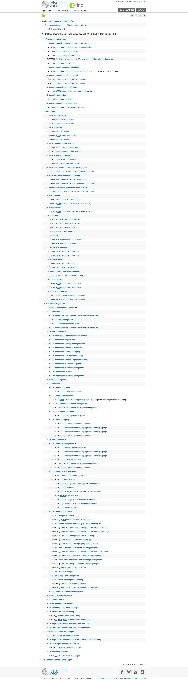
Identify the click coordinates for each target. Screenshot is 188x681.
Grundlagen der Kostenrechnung (68, 55)
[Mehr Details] (43, 16)
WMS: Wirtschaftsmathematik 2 (68, 255)
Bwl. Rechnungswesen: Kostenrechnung (71, 179)
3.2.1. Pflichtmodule (54, 384)
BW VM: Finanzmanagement (70, 392)
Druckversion (141, 679)
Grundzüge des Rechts (64, 99)
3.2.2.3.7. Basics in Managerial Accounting (66, 580)
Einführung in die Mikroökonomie (68, 199)
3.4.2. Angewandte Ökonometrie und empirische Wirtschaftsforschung (74, 640)
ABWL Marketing (62, 131)
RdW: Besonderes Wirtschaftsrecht (72, 448)
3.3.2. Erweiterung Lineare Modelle (60, 604)
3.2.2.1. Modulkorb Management (61, 444)
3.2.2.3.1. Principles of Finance (62, 516)
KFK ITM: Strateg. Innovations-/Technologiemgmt (80, 564)
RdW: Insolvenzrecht (67, 480)
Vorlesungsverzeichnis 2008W (68, 11)
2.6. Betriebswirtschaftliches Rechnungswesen (63, 175)
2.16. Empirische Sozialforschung (58, 291)
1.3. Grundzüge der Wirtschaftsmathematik (61, 75)
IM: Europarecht (72, 496)
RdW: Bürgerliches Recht (65, 231)
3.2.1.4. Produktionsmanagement (61, 412)
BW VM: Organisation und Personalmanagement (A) (79, 408)
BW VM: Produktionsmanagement (72, 416)
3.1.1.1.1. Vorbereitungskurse (61, 320)
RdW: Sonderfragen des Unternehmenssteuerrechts (78, 504)
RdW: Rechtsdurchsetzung (69, 508)
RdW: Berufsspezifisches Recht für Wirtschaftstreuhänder (83, 556)
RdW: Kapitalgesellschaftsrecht (68, 223)
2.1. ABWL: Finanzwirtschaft (56, 115)
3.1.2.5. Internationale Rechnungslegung (64, 352)
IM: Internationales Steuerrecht (71, 476)
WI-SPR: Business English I (71, 283)
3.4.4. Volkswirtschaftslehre (57, 652)
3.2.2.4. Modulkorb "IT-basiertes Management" (66, 592)
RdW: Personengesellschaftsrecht (69, 219)
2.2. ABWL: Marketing (53, 127)
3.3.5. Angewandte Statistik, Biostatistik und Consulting (68, 624)
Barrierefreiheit (111, 679)
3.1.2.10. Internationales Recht (60, 372)
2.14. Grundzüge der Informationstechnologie (62, 271)
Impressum (100, 679)
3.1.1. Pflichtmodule (54, 312)
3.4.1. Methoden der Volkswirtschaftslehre (63, 636)
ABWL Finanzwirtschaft (65, 120)
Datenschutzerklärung (126, 679)
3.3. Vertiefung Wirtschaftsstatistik (58, 596)
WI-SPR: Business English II (71, 287)
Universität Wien (49, 2)
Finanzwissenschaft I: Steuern (69, 648)
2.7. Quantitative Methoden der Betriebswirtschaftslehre (66, 187)
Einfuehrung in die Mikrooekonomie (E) (76, 203)
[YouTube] (135, 672)
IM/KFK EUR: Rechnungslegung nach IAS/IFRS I (79, 544)
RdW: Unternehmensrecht (65, 227)
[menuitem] (128, 1)
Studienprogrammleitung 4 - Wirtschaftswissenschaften (66, 25)
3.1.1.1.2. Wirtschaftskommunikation (64, 324)
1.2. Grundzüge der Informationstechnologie (62, 67)
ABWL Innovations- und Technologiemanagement (75, 171)
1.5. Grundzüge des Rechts (55, 95)
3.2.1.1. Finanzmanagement (59, 388)
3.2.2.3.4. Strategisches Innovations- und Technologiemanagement (76, 560)
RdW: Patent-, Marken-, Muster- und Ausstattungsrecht (80, 492)
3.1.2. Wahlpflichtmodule (56, 332)
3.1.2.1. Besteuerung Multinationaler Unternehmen (68, 336)
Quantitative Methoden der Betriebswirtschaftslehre (75, 192)
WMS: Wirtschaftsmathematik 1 (68, 251)
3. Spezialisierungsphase (54, 303)
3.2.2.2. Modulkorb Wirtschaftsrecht (62, 472)
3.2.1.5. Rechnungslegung (59, 420)
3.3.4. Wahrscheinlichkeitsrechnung (60, 612)
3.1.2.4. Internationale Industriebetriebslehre (65, 348)
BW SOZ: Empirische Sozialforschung (70, 295)
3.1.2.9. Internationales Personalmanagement (66, 368)
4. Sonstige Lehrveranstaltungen (58, 660)
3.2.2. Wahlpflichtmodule (56, 440)
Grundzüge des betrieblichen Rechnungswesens (74, 47)
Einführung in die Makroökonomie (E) (75, 211)
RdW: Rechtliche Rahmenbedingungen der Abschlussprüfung (84, 552)
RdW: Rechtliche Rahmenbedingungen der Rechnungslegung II (83, 432)
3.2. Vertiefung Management (56, 380)
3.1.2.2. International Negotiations (62, 340)
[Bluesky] (129, 672)
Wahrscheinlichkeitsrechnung (69, 616)
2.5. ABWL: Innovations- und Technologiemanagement (66, 167)
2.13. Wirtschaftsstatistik (54, 259)
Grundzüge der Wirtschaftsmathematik (71, 79)
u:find (53, 11)
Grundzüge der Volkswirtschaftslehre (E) (76, 91)
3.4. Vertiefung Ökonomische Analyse (59, 632)
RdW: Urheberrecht (66, 488)
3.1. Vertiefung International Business (59, 308)
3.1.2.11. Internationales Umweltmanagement (66, 376)
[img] (76, 6)
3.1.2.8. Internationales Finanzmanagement (65, 364)
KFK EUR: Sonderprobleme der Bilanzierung (75, 424)
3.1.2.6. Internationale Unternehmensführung (66, 356)
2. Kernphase (49, 111)
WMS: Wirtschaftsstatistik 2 (66, 267)
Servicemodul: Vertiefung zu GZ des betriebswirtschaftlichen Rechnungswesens (86, 59)
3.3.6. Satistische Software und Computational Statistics (68, 628)
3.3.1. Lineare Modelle (55, 600)
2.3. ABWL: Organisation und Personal (60, 143)
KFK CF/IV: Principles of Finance (78, 520)
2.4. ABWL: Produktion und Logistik (58, 156)
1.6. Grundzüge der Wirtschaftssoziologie (61, 103)
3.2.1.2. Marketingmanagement (61, 396)
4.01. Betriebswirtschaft (56, 29)
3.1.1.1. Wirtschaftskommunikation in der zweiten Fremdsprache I (74, 316)
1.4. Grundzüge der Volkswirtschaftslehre (61, 87)
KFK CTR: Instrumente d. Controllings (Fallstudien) (80, 588)
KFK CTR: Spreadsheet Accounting (74, 584)
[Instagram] (142, 672)
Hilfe (121, 10)
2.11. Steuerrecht (51, 235)
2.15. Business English (54, 279)
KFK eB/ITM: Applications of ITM (73, 568)
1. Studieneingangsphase (55, 39)
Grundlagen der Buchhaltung (67, 51)
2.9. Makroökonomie (53, 207)
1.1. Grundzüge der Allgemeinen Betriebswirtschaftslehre (67, 43)
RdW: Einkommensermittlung (67, 243)
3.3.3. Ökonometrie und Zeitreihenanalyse (63, 608)
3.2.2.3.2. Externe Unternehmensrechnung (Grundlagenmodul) (74, 524)
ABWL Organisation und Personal (68, 147)
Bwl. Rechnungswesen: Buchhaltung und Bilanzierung (76, 183)
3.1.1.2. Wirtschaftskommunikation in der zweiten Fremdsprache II (74, 328)
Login (118, 2)
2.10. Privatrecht (51, 215)
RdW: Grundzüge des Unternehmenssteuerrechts (77, 500)
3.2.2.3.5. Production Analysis (61, 572)
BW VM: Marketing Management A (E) (79, 400)
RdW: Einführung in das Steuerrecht (69, 239)
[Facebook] (122, 672)
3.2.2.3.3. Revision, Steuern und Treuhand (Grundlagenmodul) (74, 548)
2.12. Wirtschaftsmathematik (56, 247)
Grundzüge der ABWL (64, 63)
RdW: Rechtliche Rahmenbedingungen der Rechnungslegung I (83, 428)
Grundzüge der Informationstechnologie (71, 71)
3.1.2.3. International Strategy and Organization (67, 344)
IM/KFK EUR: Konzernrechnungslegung (76, 540)
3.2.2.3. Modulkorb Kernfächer (60, 512)
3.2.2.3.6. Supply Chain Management (64, 576)
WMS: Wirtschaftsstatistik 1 (66, 263)
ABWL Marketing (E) (68, 136)
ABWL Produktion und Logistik (67, 159)
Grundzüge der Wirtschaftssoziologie (70, 107)
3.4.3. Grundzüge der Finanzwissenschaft (63, 644)
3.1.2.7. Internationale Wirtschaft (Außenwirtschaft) (68, 360)
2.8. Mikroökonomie (52, 195)
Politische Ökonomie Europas (69, 656)
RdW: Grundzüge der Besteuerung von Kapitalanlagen (79, 484)
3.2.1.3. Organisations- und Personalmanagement (68, 404)
